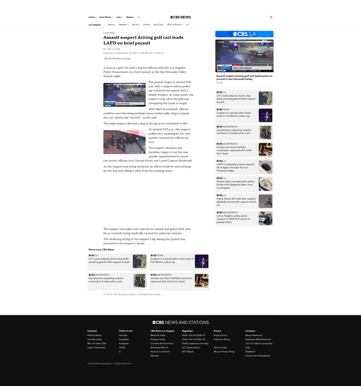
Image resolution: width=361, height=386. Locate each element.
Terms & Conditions (160, 352)
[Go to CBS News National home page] (180, 17)
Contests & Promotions (162, 343)
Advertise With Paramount (258, 339)
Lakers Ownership (96, 347)
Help (247, 347)
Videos (146, 24)
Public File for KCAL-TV (193, 339)
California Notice (222, 339)
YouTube (123, 335)
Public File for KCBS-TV (193, 335)
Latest (92, 17)
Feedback (250, 352)
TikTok (122, 347)
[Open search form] (271, 17)
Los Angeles (95, 24)
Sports (135, 24)
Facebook (124, 339)
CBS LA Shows (174, 24)
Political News (94, 335)
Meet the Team (158, 335)
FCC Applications (190, 347)
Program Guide (158, 339)
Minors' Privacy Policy (224, 352)
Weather (123, 24)
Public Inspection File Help (195, 343)
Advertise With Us (159, 347)
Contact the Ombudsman (257, 356)
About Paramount (254, 335)
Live (119, 17)
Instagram (124, 343)
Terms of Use (220, 347)
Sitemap (155, 356)
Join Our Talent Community (258, 343)
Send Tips (158, 24)
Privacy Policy (220, 335)
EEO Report (188, 352)
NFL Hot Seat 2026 (96, 343)
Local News (105, 17)
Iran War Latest (94, 339)
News (111, 24)
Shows (130, 17)
